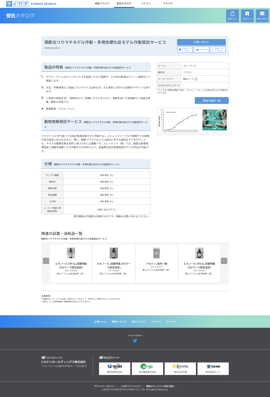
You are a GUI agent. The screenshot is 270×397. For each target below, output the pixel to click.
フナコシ (187, 72)
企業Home (100, 321)
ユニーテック (189, 65)
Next (224, 261)
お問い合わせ (201, 42)
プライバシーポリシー (105, 386)
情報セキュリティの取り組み (160, 386)
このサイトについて (131, 386)
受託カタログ (124, 3)
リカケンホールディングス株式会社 (63, 359)
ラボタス (146, 3)
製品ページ (188, 79)
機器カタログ (102, 3)
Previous (46, 261)
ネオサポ (168, 3)
